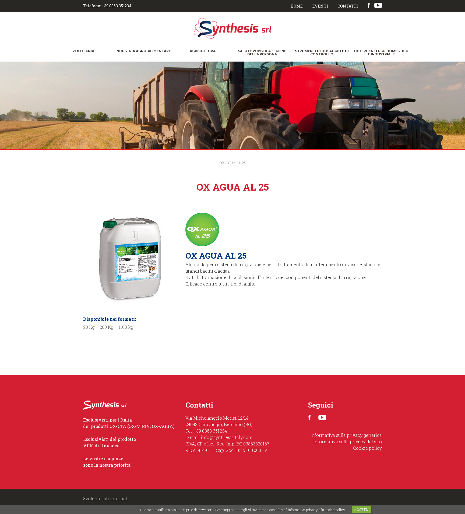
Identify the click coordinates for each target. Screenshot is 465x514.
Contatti (347, 6)
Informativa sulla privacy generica (346, 435)
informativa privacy (303, 509)
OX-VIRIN (139, 426)
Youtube (378, 5)
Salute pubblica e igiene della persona (262, 52)
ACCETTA (362, 509)
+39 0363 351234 (210, 431)
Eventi (320, 6)
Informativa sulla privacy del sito (347, 441)
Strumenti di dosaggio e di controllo (322, 52)
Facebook (369, 5)
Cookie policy (367, 448)
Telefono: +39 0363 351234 (107, 5)
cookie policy (335, 509)
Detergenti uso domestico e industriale (381, 52)
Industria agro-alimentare (143, 51)
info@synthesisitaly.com (226, 437)
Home (296, 6)
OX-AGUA (162, 426)
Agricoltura (203, 51)
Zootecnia (83, 51)
